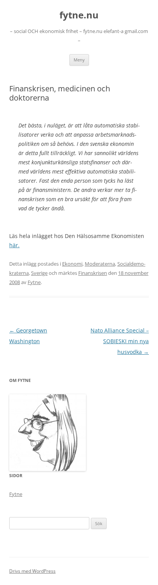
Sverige (39, 272)
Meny (79, 60)
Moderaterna (100, 263)
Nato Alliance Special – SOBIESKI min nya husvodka (120, 341)
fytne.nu (79, 15)
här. (14, 245)
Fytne (34, 282)
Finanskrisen (92, 272)
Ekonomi (72, 263)
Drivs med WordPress (32, 571)
